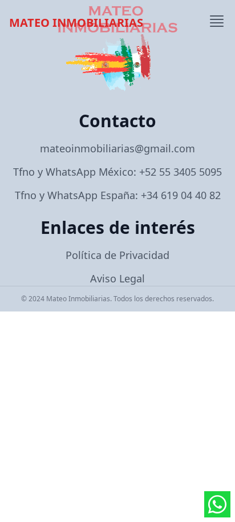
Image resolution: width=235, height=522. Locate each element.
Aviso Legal (117, 278)
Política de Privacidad (117, 255)
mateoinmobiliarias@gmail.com (117, 148)
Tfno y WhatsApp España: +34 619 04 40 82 (118, 195)
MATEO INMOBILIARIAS (76, 22)
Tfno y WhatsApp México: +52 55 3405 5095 (117, 172)
